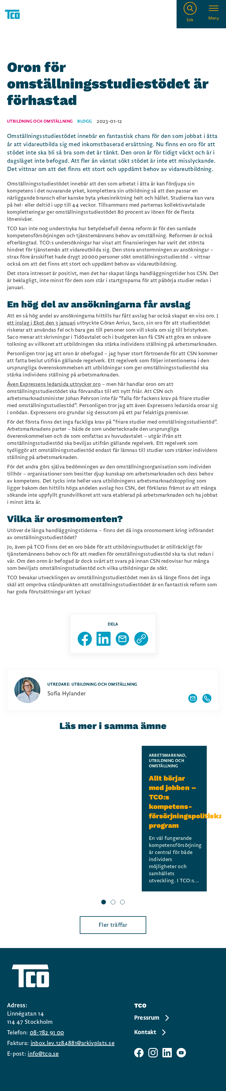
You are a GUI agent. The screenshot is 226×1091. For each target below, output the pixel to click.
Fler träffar (113, 925)
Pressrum (146, 1017)
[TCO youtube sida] (181, 1052)
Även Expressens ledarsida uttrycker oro (54, 384)
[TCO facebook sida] (139, 1052)
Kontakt (145, 1032)
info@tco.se (43, 1053)
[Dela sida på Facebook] (85, 639)
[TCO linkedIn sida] (167, 1052)
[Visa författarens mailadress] (192, 698)
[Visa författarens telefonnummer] (207, 698)
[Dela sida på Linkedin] (104, 639)
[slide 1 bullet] (103, 903)
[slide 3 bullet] (122, 903)
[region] (113, 826)
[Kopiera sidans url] (141, 639)
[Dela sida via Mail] (122, 639)
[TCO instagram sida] (153, 1052)
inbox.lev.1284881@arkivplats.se (72, 1043)
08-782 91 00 (47, 1032)
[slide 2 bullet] (113, 903)
